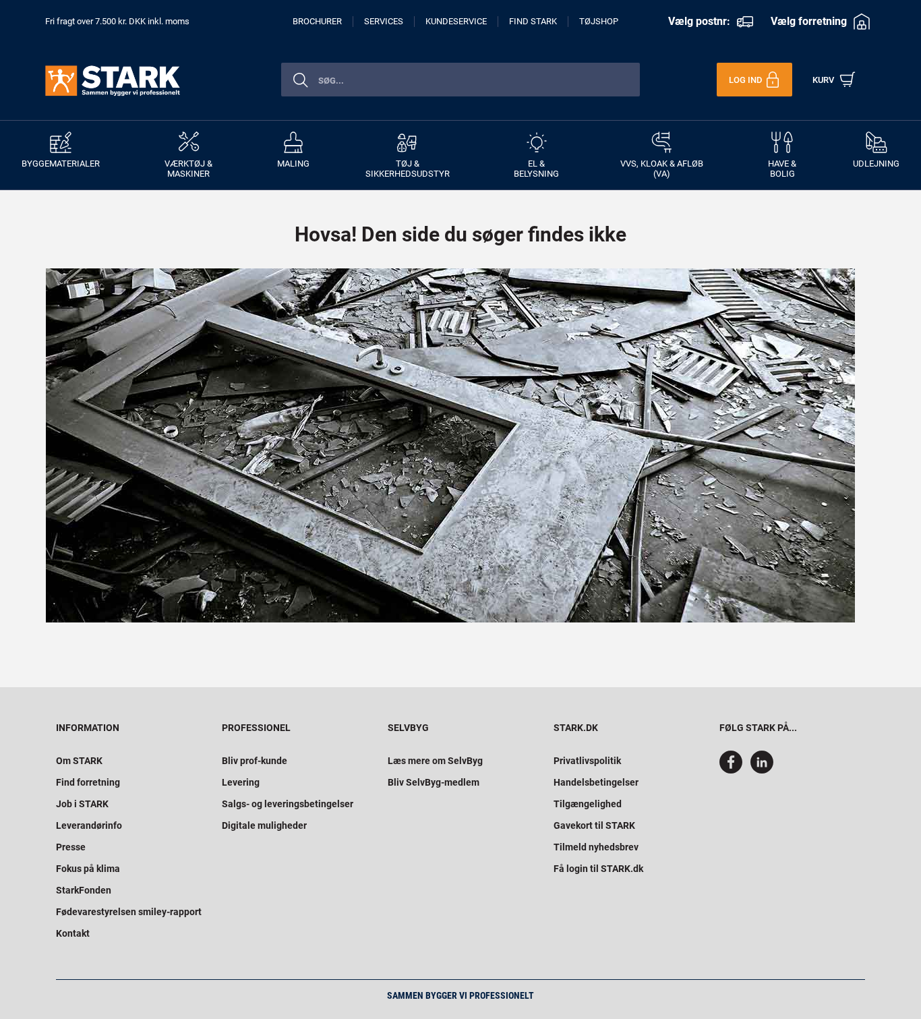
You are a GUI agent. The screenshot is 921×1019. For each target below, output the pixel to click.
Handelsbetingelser (596, 782)
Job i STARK (82, 803)
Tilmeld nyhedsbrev (596, 847)
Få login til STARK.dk (598, 868)
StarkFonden (83, 890)
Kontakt (73, 933)
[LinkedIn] (761, 770)
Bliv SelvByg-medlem (433, 782)
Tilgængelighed (588, 803)
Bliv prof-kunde (254, 760)
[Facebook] (733, 770)
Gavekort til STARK (594, 825)
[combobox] (460, 79)
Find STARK (533, 21)
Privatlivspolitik (587, 760)
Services (383, 21)
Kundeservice (456, 21)
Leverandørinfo (89, 825)
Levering (241, 782)
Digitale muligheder (264, 825)
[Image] (450, 445)
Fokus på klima (88, 868)
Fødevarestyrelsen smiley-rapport (129, 911)
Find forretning (88, 782)
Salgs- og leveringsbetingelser (287, 803)
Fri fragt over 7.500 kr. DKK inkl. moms (117, 21)
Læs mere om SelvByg (435, 760)
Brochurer (317, 21)
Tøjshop (598, 21)
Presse (71, 847)
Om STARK (79, 760)
